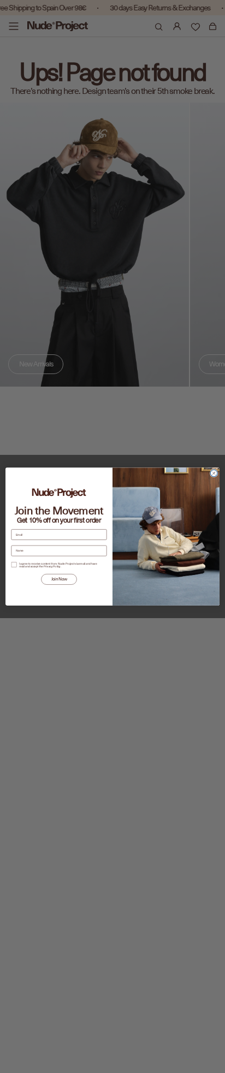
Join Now (59, 579)
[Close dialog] (213, 473)
